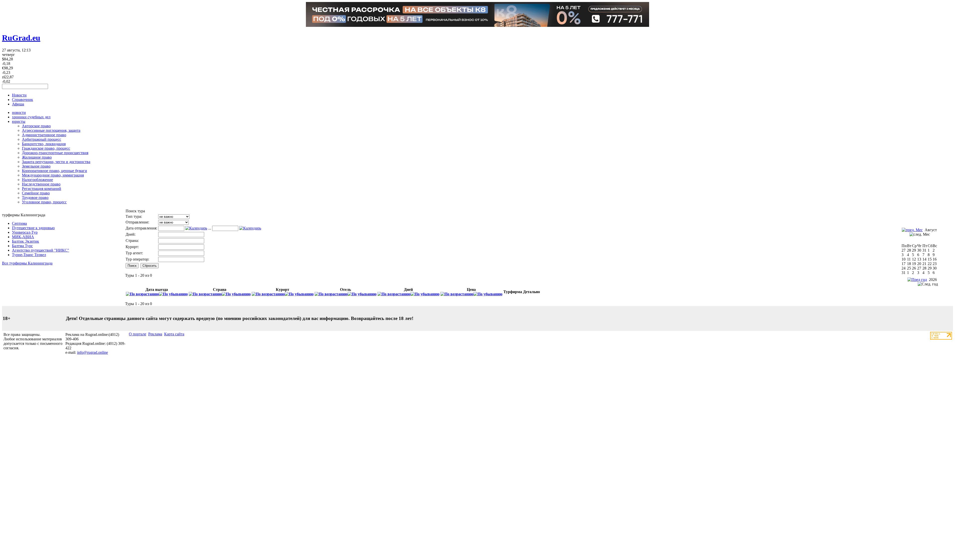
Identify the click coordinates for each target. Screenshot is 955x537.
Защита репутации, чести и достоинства (56, 162)
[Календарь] (196, 228)
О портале (137, 334)
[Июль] (912, 230)
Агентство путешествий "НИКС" (40, 250)
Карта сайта (174, 334)
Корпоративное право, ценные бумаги (54, 171)
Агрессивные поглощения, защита (51, 130)
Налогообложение (37, 180)
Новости (19, 95)
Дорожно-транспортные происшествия (55, 153)
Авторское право (36, 126)
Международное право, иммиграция (53, 175)
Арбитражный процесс (41, 139)
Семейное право (36, 193)
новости (19, 112)
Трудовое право (35, 197)
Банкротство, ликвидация (44, 144)
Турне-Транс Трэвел (29, 255)
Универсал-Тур (25, 232)
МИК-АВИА (23, 237)
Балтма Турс (22, 246)
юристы (18, 121)
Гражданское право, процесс (46, 148)
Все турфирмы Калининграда (27, 263)
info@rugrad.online (92, 352)
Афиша (18, 104)
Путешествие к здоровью (33, 228)
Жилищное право (37, 157)
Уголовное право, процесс (44, 202)
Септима (19, 223)
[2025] (917, 279)
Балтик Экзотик (25, 241)
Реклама (155, 334)
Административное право (44, 135)
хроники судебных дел (31, 117)
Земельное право (36, 166)
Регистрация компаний (41, 188)
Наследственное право (41, 184)
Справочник (22, 99)
